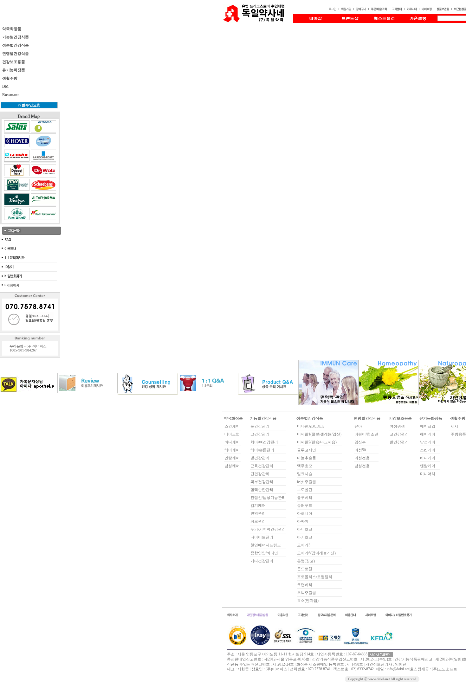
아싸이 (302, 521)
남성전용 (362, 466)
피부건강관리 (261, 482)
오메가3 (303, 545)
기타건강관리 (261, 561)
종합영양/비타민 (264, 553)
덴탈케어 (232, 458)
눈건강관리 (259, 426)
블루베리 (304, 497)
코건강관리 (259, 434)
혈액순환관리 (261, 489)
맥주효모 (304, 466)
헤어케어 (232, 450)
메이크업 (232, 434)
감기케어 (258, 505)
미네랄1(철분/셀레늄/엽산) (319, 434)
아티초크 (304, 529)
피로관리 (258, 521)
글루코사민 (306, 450)
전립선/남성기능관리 (268, 497)
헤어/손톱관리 (262, 450)
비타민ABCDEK (310, 426)
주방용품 (458, 434)
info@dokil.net (398, 669)
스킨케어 (232, 426)
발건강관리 (259, 458)
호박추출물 (306, 592)
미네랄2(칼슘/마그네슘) (317, 442)
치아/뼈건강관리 (264, 442)
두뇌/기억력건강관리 (268, 529)
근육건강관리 (261, 466)
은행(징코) (306, 561)
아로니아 (304, 513)
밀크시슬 (304, 474)
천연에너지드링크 (265, 545)
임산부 (360, 442)
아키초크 (304, 537)
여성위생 (397, 426)
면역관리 (258, 513)
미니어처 (427, 474)
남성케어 (232, 466)
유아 (358, 426)
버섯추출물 (306, 482)
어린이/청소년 (366, 434)
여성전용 (362, 458)
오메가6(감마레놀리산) (316, 553)
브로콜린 (304, 489)
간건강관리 (259, 474)
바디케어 (232, 442)
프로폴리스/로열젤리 (314, 577)
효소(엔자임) (308, 600)
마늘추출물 (306, 458)
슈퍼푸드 (304, 505)
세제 (454, 426)
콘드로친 (304, 569)
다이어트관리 (261, 537)
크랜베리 (304, 585)
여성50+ (361, 450)
